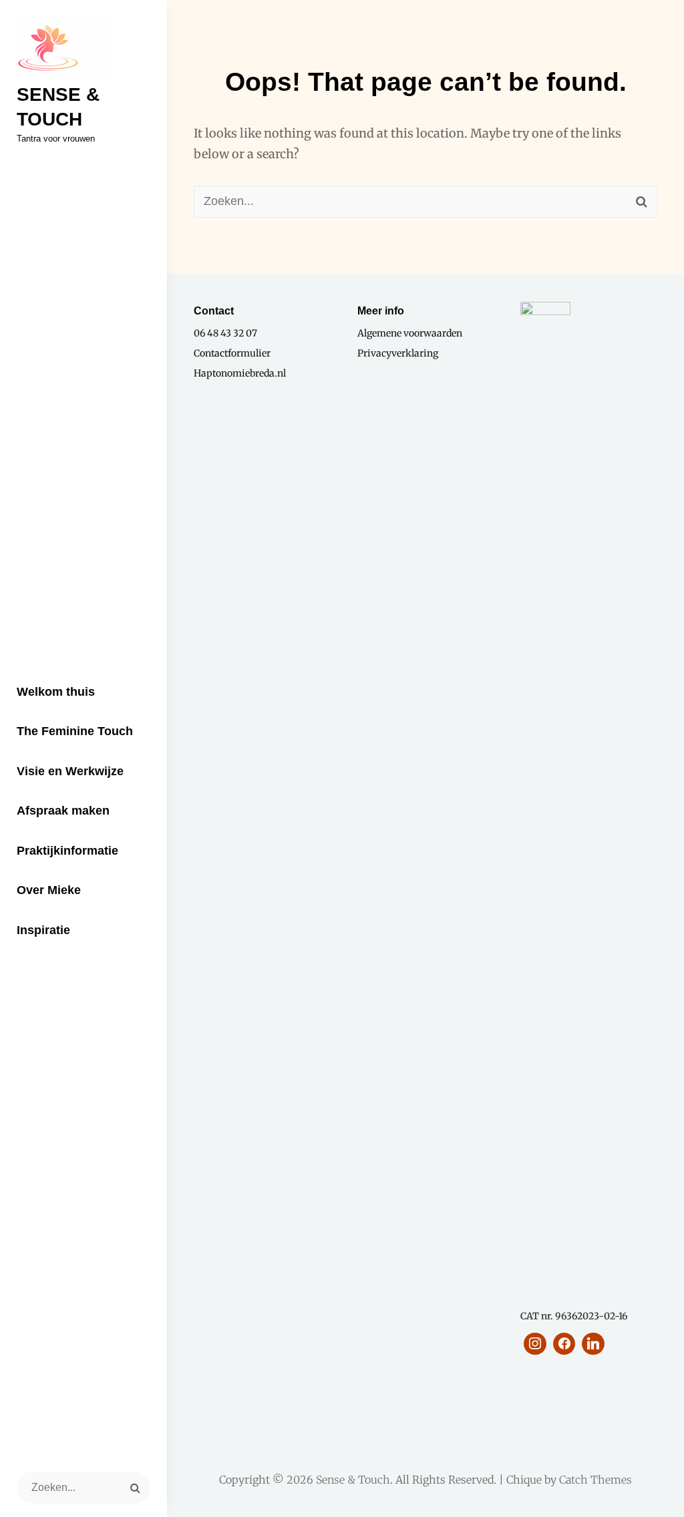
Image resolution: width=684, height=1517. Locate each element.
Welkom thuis (56, 691)
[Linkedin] (593, 1344)
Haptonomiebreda (234, 373)
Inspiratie (43, 930)
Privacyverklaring (397, 353)
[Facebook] (564, 1344)
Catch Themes (595, 1479)
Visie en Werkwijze (70, 771)
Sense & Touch (353, 1479)
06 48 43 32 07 (225, 333)
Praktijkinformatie (67, 850)
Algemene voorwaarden (409, 333)
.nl (280, 373)
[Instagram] (535, 1344)
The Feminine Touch (75, 731)
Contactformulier (232, 353)
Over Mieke (49, 890)
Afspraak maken (63, 810)
